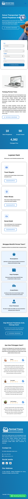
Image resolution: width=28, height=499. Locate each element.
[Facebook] (10, 463)
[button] (25, 3)
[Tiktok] (7, 463)
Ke (4, 48)
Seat (4, 58)
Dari (4, 43)
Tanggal (5, 53)
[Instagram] (3, 463)
